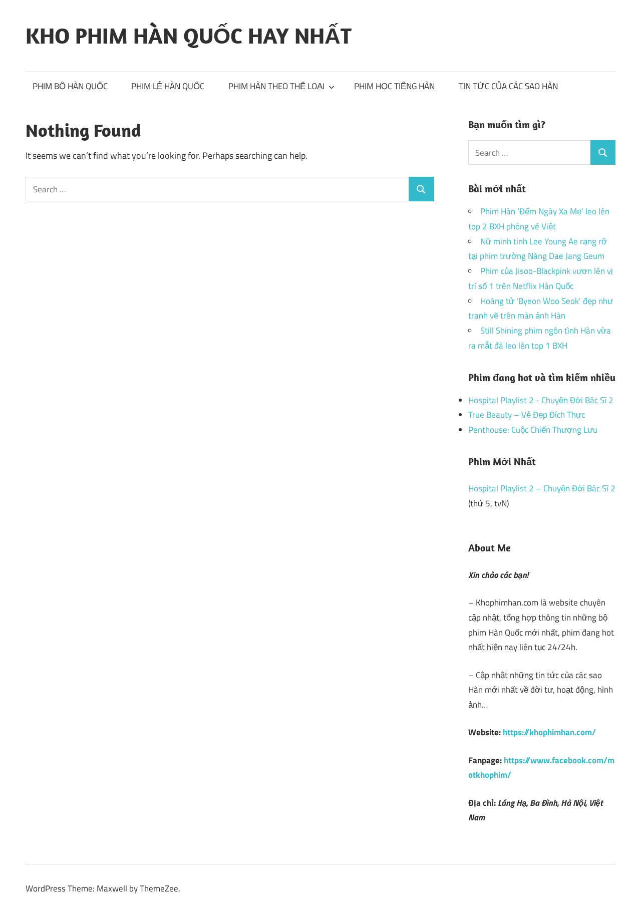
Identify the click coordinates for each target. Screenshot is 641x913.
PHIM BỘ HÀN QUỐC (70, 86)
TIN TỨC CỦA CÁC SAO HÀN (508, 86)
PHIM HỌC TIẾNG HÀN (394, 86)
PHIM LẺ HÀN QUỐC (167, 86)
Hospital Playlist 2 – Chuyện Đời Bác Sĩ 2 (541, 488)
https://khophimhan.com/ (549, 732)
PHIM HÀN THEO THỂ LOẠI (276, 86)
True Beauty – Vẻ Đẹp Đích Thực (526, 414)
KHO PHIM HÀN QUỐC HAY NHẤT (189, 35)
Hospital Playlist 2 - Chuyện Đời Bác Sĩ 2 (540, 400)
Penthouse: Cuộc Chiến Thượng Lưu (532, 429)
